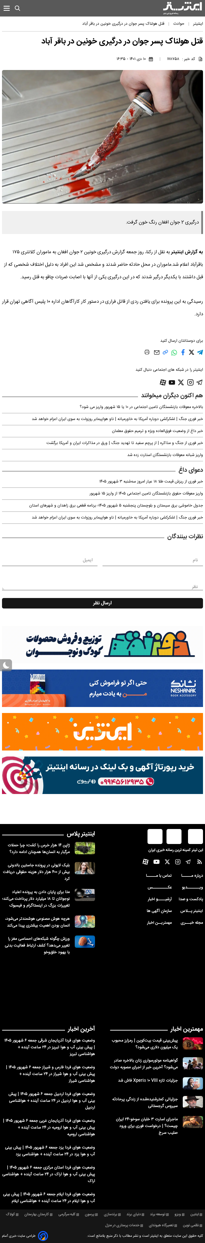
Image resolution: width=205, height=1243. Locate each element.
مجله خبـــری (191, 923)
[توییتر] (181, 382)
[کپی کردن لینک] (165, 354)
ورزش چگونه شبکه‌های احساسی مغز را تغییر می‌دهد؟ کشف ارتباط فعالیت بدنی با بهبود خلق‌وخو (37, 946)
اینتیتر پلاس (81, 834)
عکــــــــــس (160, 887)
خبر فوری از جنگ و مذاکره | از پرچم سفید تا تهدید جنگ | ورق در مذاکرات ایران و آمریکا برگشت (124, 443)
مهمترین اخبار (187, 1029)
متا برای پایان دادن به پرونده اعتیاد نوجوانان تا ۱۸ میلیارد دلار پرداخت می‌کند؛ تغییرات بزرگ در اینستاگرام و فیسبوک (36, 899)
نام (195, 560)
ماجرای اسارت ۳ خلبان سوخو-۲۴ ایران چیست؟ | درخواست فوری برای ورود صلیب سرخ (147, 1126)
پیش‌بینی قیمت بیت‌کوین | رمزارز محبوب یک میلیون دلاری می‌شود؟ (145, 1044)
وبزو (177, 1215)
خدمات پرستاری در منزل (122, 1225)
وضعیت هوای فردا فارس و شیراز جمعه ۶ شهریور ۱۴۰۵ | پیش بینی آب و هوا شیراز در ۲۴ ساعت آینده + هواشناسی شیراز (50, 1074)
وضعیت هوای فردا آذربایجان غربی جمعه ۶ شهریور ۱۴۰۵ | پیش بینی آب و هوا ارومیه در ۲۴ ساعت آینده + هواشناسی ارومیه (49, 1128)
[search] (17, 8)
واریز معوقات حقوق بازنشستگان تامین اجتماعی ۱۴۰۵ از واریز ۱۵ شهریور (146, 493)
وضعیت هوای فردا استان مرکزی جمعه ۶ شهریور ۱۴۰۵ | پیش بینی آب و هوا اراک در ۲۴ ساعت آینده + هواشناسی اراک (48, 1174)
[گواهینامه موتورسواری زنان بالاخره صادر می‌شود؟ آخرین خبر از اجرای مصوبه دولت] (193, 1063)
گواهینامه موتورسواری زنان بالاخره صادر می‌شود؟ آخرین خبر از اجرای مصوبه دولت (144, 1064)
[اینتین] (102, 731)
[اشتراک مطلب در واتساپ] (174, 355)
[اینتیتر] (182, 8)
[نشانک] (102, 688)
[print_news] (147, 353)
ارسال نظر (102, 603)
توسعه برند (157, 1215)
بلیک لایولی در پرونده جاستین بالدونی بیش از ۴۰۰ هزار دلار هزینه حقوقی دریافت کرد (36, 872)
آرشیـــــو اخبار (160, 899)
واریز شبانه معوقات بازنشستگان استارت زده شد (165, 455)
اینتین (194, 1215)
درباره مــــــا (192, 875)
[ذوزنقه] (102, 645)
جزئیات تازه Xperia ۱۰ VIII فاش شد (148, 1080)
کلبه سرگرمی (67, 1215)
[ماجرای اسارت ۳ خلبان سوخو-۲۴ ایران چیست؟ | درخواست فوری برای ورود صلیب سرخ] (193, 1122)
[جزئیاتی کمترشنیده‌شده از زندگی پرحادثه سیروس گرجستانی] (193, 1102)
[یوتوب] (172, 382)
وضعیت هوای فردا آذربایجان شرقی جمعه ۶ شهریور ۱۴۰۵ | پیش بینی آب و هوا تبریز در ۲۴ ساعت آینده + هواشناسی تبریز (49, 1047)
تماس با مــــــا (159, 875)
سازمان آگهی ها (159, 911)
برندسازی (110, 1215)
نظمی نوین (191, 1225)
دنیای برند (133, 1215)
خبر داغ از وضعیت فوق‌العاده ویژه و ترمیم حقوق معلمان (157, 431)
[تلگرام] (199, 382)
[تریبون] (102, 775)
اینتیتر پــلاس (191, 911)
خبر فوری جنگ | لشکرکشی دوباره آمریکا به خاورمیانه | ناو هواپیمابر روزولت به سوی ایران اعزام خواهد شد (117, 419)
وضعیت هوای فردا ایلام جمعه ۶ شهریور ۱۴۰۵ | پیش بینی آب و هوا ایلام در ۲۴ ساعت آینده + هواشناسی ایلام (49, 1197)
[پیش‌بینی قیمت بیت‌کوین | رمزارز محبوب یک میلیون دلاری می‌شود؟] (193, 1043)
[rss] (199, 863)
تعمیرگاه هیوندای (161, 1225)
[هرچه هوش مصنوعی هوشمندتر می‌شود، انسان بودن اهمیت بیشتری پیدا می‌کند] (85, 922)
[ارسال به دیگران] (157, 355)
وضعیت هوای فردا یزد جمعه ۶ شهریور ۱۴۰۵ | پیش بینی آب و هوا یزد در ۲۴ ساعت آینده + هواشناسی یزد (50, 1151)
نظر (195, 587)
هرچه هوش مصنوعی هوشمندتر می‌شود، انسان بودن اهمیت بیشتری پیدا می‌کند (37, 922)
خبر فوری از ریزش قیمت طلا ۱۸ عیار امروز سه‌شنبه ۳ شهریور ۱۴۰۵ (151, 481)
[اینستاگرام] (190, 382)
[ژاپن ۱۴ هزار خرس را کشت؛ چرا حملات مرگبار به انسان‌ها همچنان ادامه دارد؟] (85, 848)
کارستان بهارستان (36, 1215)
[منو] (6, 8)
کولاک (10, 1215)
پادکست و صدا (191, 899)
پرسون (89, 1215)
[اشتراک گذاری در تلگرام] (200, 354)
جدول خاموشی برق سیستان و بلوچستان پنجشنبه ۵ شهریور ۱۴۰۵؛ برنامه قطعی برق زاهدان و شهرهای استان (116, 505)
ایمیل (87, 560)
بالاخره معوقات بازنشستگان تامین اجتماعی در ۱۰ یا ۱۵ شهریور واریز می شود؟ (141, 407)
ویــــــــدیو (192, 887)
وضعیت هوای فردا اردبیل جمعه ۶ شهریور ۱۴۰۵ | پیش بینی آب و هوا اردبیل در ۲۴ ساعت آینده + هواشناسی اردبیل (51, 1101)
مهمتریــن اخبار (159, 923)
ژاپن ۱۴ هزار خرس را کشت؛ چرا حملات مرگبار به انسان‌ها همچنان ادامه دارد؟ (39, 849)
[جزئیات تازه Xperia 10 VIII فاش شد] (193, 1083)
